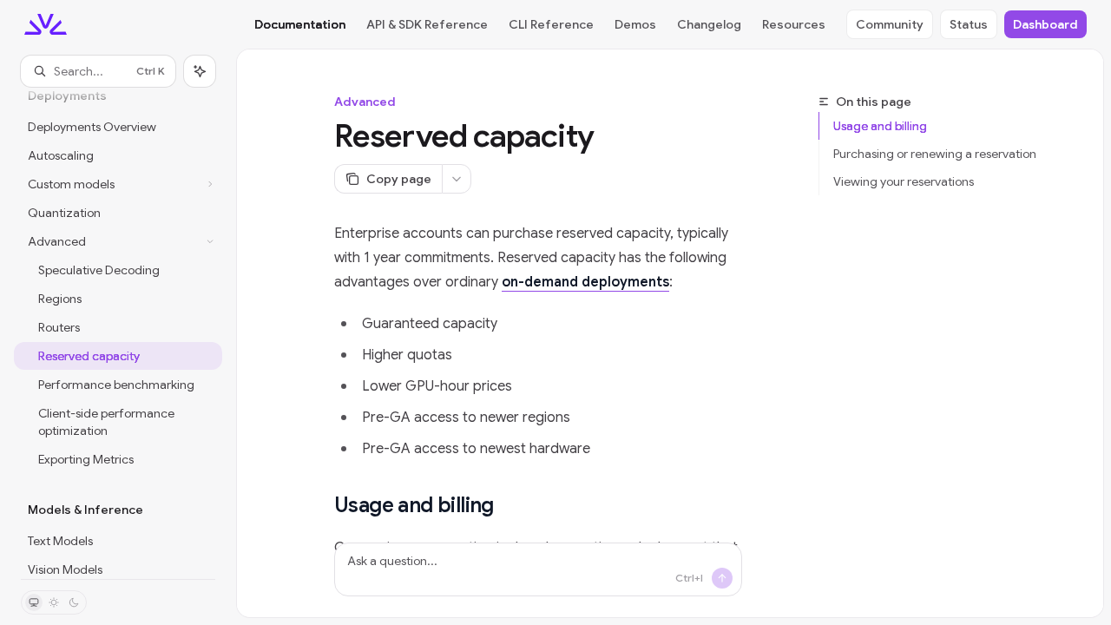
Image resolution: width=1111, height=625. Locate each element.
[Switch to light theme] (53, 602)
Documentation (299, 24)
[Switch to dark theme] (73, 602)
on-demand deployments (585, 282)
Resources (793, 24)
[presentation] (118, 333)
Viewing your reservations (903, 181)
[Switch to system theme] (34, 602)
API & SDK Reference (427, 24)
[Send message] (722, 578)
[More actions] (456, 179)
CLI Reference (551, 24)
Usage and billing (880, 126)
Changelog (709, 24)
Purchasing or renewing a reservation (934, 153)
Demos (635, 24)
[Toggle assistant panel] (199, 71)
